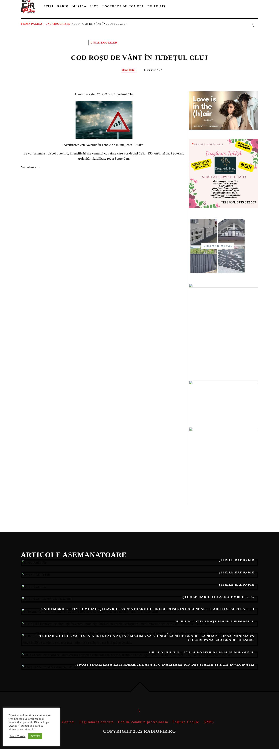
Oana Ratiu (128, 69)
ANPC (208, 722)
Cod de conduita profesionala (143, 722)
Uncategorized (58, 23)
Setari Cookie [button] (17, 736)
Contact (68, 722)
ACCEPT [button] (35, 736)
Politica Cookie (186, 722)
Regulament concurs (96, 722)
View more (139, 562)
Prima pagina (31, 23)
